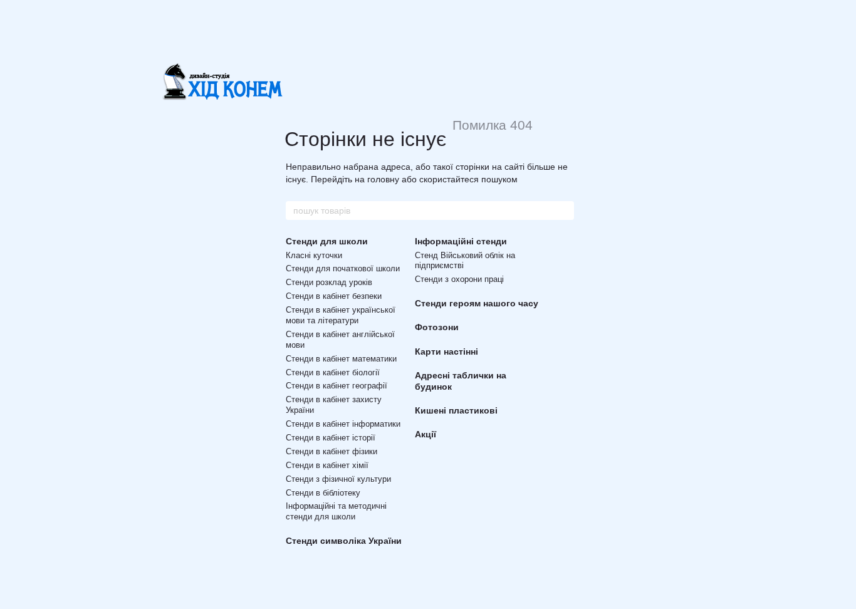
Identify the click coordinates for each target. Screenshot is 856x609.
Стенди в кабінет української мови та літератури (340, 315)
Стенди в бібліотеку (323, 492)
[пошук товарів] (564, 210)
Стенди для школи (327, 241)
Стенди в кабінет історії (330, 437)
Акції (425, 434)
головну (383, 179)
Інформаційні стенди (461, 241)
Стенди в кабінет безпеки (334, 296)
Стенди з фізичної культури (338, 479)
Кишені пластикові (456, 410)
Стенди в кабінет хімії (327, 465)
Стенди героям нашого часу (476, 303)
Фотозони (437, 327)
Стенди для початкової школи (343, 268)
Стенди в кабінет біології (333, 372)
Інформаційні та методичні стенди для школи (336, 511)
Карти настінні (446, 351)
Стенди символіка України (344, 541)
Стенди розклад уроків (329, 282)
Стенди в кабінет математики (341, 358)
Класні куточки (314, 255)
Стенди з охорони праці (459, 279)
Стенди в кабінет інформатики (343, 424)
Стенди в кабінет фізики (331, 451)
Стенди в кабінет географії (336, 385)
